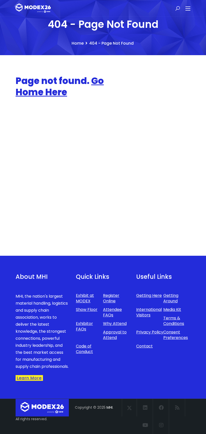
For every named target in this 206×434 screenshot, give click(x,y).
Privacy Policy (149, 332)
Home (78, 43)
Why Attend (115, 323)
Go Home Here (60, 86)
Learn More (29, 378)
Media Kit (172, 309)
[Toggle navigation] (187, 9)
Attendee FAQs (112, 312)
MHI (110, 407)
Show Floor (86, 309)
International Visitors (149, 312)
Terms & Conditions (173, 320)
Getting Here (149, 295)
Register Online (111, 298)
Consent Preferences (175, 334)
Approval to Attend (115, 334)
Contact (144, 346)
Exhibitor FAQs (84, 326)
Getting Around (170, 298)
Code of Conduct (84, 349)
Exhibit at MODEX (85, 298)
